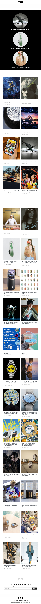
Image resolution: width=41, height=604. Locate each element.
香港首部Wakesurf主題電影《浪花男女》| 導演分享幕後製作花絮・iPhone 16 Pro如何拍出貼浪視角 (11, 444)
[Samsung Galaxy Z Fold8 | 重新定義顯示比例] (11, 148)
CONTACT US (26, 600)
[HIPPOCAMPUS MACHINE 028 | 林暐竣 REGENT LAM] (29, 88)
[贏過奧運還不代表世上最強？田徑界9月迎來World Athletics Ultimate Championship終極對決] (29, 177)
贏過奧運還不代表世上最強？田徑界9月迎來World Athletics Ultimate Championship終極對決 (29, 191)
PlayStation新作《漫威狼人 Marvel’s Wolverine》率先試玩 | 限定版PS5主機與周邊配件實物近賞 (11, 102)
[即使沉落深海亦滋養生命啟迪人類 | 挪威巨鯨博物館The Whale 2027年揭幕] (29, 148)
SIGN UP (34, 588)
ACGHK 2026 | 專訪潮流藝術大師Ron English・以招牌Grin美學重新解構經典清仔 (29, 536)
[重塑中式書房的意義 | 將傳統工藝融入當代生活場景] (11, 118)
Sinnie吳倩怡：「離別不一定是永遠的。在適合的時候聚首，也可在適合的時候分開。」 (20, 67)
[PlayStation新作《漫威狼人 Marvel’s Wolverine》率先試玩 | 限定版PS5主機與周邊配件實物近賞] (11, 88)
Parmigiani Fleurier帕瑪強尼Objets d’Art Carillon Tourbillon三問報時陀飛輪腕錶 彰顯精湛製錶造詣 (29, 413)
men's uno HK (25, 103)
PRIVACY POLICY (15, 600)
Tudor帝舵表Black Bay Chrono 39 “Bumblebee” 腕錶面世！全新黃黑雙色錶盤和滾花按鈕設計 (11, 382)
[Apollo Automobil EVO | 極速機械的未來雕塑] (11, 177)
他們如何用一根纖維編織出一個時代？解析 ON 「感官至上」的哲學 (20, 48)
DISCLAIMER (21, 600)
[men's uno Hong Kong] (20, 2)
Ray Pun (6, 104)
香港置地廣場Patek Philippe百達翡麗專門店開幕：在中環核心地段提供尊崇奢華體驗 (29, 505)
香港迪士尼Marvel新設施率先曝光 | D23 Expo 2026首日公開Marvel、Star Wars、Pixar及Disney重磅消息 (29, 132)
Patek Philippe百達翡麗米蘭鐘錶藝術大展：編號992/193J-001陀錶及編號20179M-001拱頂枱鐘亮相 (29, 444)
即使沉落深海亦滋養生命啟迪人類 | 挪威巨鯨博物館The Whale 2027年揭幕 (20, 29)
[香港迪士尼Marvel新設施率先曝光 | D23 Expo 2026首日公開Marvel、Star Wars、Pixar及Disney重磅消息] (29, 118)
